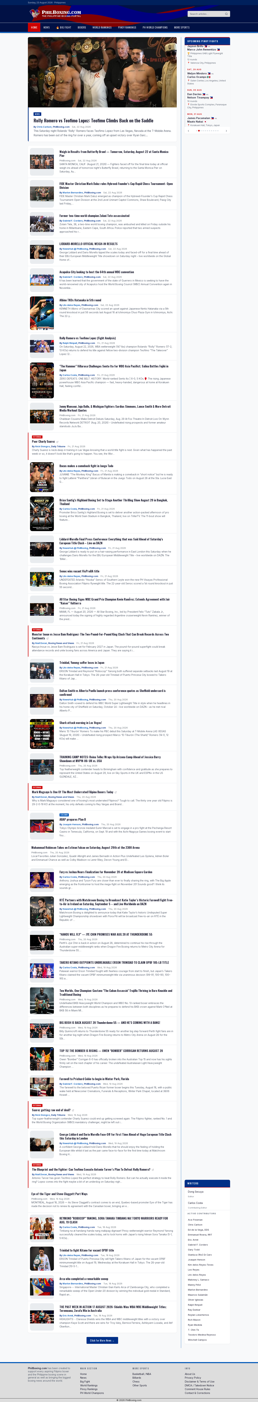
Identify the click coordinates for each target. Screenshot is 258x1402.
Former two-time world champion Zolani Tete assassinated (94, 215)
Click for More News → (102, 1340)
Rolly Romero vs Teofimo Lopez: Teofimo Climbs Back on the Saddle (93, 120)
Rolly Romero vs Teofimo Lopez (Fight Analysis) (87, 338)
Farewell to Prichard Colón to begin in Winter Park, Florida (94, 1079)
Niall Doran (41, 643)
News (47, 27)
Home (34, 27)
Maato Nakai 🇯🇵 (197, 94)
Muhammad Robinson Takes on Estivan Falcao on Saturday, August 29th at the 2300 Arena (85, 847)
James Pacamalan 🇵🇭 (200, 90)
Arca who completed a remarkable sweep (83, 1278)
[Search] (226, 14)
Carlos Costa (70, 375)
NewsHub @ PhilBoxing (75, 249)
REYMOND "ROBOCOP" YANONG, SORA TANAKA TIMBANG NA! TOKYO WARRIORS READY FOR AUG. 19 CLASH (113, 1220)
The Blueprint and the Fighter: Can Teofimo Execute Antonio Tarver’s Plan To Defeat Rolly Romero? (91, 1169)
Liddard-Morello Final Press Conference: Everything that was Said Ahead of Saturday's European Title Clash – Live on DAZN (111, 541)
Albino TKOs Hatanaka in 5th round (80, 300)
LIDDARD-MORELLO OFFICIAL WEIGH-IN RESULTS (88, 244)
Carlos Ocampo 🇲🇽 (198, 49)
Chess (136, 1381)
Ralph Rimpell (70, 343)
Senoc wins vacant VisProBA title (79, 571)
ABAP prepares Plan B (72, 819)
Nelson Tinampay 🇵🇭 (200, 70)
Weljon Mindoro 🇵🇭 (198, 46)
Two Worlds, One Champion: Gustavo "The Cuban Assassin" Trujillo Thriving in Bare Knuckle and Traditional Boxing (115, 992)
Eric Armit (68, 1315)
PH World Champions (155, 27)
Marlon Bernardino (73, 192)
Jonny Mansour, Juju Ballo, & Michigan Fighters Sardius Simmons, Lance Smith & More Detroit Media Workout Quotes (115, 408)
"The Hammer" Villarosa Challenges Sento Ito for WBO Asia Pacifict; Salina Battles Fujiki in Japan (113, 368)
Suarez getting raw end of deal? (51, 1110)
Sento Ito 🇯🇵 (194, 112)
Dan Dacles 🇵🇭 (196, 66)
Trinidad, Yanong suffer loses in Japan (81, 662)
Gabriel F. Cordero (73, 220)
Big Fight (85, 1381)
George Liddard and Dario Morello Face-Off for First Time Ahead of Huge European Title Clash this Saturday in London (115, 1136)
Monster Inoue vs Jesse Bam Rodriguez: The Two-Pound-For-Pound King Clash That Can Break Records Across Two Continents (100, 636)
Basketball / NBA (142, 1374)
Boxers (82, 27)
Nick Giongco (42, 446)
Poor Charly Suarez (44, 441)
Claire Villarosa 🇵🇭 (198, 108)
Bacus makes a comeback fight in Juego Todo (86, 466)
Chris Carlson (44, 127)
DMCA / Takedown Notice (199, 1385)
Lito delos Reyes (71, 305)
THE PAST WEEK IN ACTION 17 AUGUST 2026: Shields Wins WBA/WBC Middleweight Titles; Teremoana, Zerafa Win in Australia (113, 1309)
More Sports (182, 27)
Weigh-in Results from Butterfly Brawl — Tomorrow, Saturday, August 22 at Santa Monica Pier (113, 153)
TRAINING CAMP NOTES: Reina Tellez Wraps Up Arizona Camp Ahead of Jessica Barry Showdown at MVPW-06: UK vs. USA (110, 759)
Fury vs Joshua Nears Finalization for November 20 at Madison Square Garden (105, 872)
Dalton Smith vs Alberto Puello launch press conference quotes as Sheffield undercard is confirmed (112, 692)
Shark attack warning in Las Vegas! (80, 722)
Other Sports (140, 1385)
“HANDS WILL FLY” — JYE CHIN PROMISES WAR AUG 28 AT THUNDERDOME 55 (105, 934)
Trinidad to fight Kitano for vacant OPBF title (86, 1250)
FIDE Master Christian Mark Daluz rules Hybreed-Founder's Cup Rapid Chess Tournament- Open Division (116, 185)
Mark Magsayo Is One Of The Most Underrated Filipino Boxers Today (73, 792)
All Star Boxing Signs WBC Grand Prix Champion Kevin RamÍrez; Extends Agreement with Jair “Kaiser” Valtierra (114, 601)
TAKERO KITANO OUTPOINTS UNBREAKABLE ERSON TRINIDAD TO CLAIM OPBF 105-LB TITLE (114, 962)
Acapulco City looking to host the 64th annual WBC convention (96, 272)
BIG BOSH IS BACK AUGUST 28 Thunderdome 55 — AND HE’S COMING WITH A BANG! (109, 1022)
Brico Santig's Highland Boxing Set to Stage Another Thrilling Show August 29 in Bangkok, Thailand (113, 502)
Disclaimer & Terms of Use (199, 1381)
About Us (190, 1374)
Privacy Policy (193, 1377)
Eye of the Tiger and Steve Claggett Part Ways (59, 1194)
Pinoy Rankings (127, 27)
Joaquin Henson (72, 824)
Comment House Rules (197, 1389)
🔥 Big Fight (63, 27)
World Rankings (102, 27)
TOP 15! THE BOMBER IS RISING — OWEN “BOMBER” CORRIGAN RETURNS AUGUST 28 (111, 1050)
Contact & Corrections (197, 1393)
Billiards (137, 1377)
